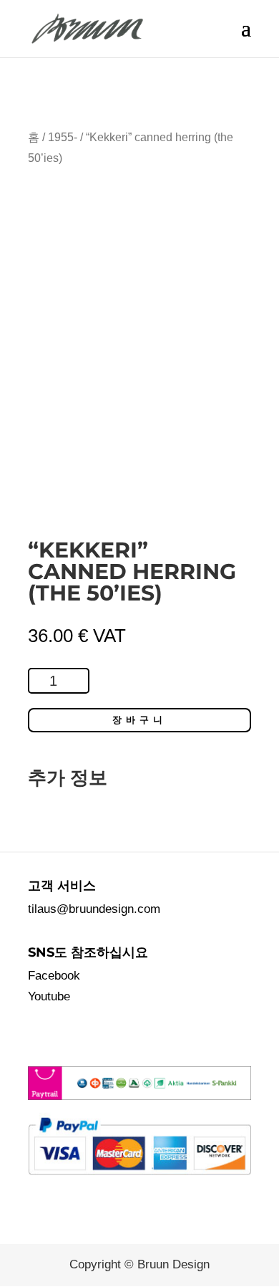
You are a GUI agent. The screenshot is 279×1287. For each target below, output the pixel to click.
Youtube (49, 996)
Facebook (54, 975)
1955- (62, 137)
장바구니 (139, 719)
